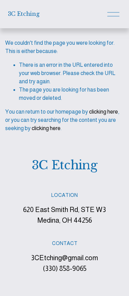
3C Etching (24, 13)
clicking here (103, 112)
